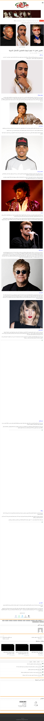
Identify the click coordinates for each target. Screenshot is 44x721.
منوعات (39, 22)
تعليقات (34, 661)
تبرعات (24, 620)
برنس (36, 620)
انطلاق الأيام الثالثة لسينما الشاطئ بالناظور (32, 20)
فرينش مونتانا (41, 621)
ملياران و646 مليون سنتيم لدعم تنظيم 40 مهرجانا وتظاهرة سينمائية (31, 672)
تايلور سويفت (28, 620)
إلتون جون (40, 620)
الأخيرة (42, 661)
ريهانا (3, 620)
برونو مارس (33, 620)
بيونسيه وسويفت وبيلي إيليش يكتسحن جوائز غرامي (8, 652)
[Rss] (23, 718)
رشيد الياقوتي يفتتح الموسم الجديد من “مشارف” (7, 638)
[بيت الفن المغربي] (22, 5)
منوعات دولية (31, 53)
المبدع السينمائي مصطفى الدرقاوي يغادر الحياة (34, 664)
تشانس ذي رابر (20, 620)
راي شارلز (7, 620)
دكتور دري (11, 620)
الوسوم (31, 661)
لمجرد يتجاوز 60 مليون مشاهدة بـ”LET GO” (37, 638)
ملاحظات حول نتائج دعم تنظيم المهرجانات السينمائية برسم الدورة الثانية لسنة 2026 (29, 666)
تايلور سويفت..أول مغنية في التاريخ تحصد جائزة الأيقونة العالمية (22, 652)
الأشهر (38, 661)
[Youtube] (21, 718)
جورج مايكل (15, 620)
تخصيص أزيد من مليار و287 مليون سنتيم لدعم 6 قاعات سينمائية (32, 675)
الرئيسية (41, 22)
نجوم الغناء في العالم (35, 621)
